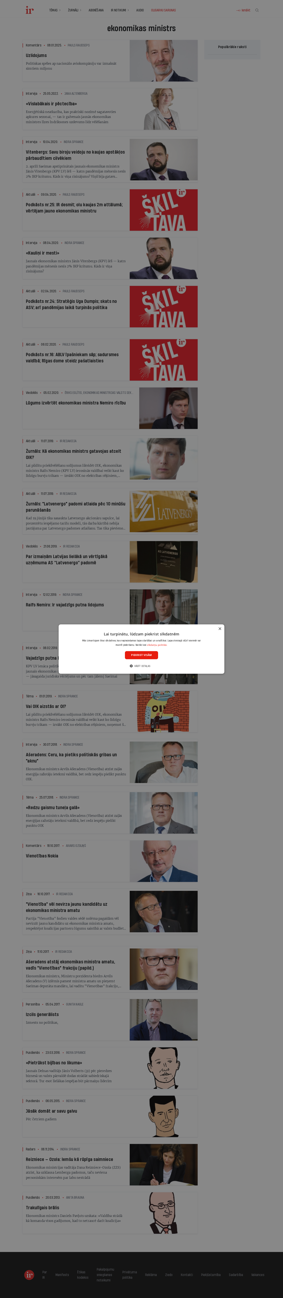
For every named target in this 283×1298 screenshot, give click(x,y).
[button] (141, 666)
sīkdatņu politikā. (157, 645)
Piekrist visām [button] (141, 655)
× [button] (219, 628)
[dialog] (141, 649)
